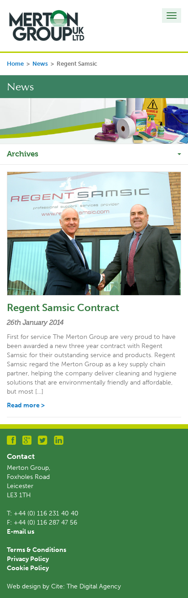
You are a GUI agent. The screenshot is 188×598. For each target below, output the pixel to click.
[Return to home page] (47, 25)
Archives (22, 153)
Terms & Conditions (36, 550)
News (40, 63)
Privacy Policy (28, 559)
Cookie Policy (28, 568)
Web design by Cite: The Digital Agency (64, 586)
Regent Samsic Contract (63, 308)
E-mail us (20, 532)
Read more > (26, 405)
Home (15, 63)
